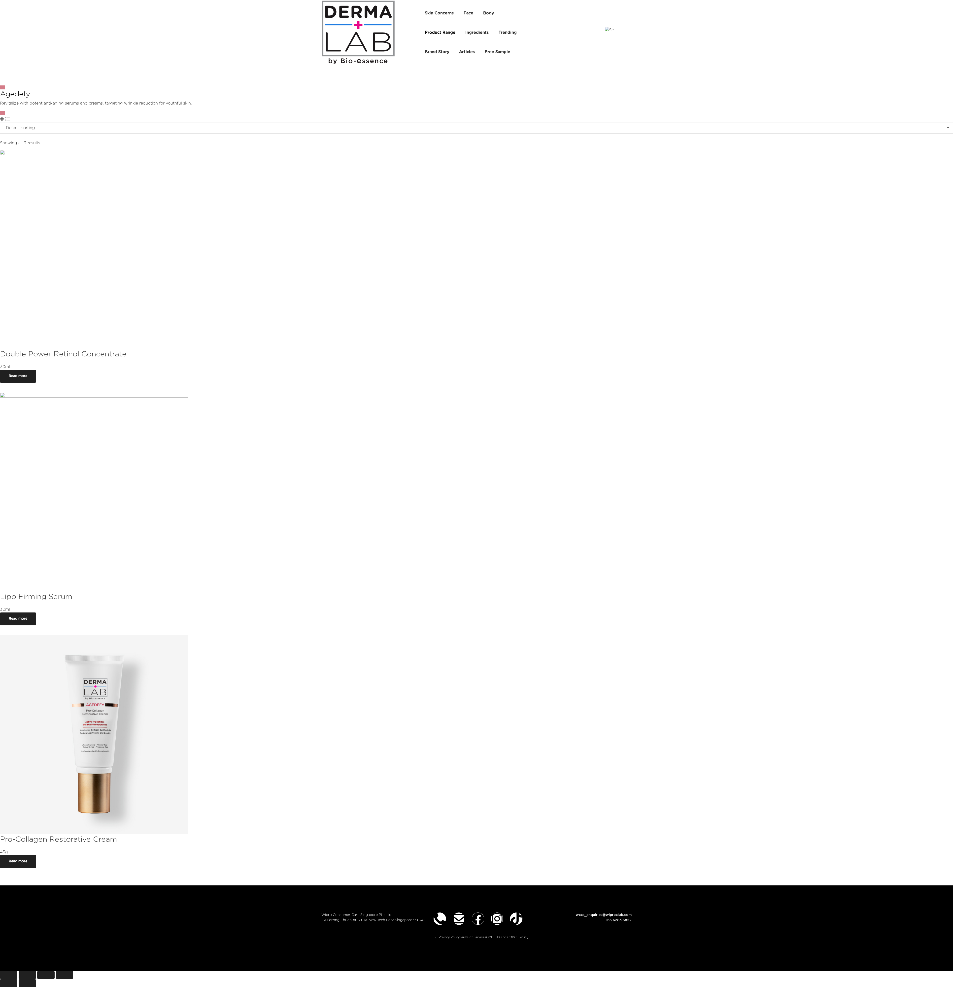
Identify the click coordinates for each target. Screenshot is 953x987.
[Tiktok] (516, 918)
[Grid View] (2, 119)
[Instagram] (497, 918)
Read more (18, 376)
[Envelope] (459, 918)
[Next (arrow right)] (27, 983)
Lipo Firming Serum (36, 597)
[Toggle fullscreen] (46, 975)
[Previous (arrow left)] (8, 983)
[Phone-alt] (440, 918)
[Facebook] (478, 918)
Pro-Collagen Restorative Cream (58, 839)
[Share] (27, 975)
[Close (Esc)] (8, 975)
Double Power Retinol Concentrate (63, 354)
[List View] (7, 119)
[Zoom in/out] (64, 975)
